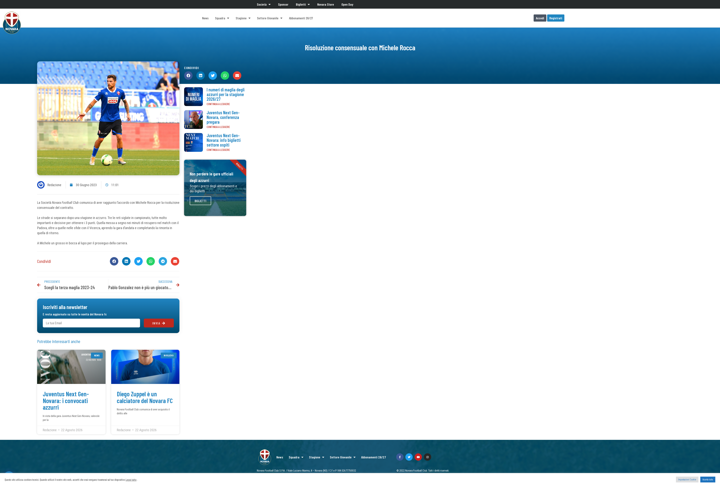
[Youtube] (418, 457)
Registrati (555, 18)
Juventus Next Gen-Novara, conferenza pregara (223, 117)
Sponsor (283, 4)
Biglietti (301, 4)
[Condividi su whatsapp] (150, 261)
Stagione (241, 18)
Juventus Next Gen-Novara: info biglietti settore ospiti (224, 140)
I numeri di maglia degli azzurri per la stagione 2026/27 (225, 94)
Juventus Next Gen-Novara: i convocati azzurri (66, 400)
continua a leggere (218, 104)
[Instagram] (427, 457)
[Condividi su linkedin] (126, 261)
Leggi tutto (131, 479)
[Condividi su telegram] (163, 261)
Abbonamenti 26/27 (301, 18)
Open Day (347, 4)
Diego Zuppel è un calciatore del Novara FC (145, 397)
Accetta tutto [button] (708, 479)
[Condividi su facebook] (114, 261)
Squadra (220, 18)
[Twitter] (409, 457)
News (205, 18)
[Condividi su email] (175, 261)
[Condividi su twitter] (138, 261)
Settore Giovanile (267, 18)
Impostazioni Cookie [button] (687, 479)
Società (262, 4)
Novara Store (325, 4)
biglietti (200, 201)
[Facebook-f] (400, 457)
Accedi (540, 18)
